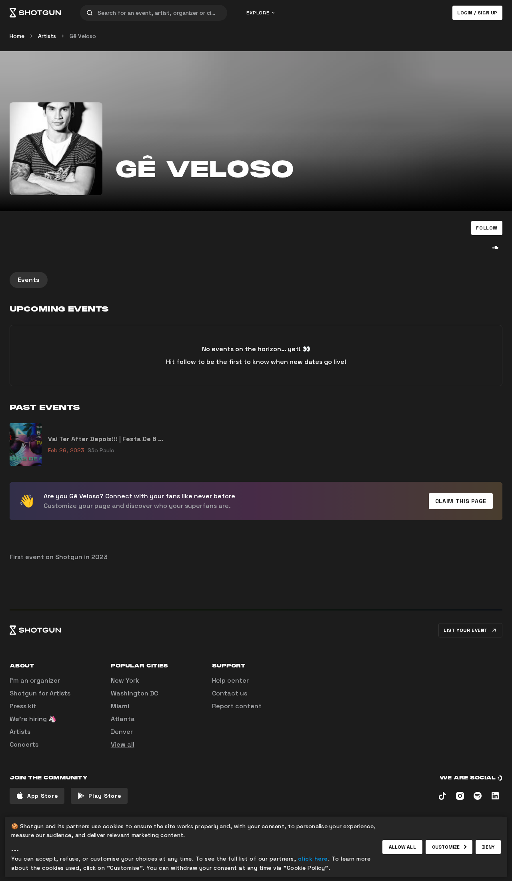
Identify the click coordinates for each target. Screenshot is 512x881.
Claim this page (461, 501)
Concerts (24, 744)
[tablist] (256, 280)
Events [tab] (29, 280)
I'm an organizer (35, 680)
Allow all (402, 847)
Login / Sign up (477, 13)
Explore (257, 13)
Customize (446, 847)
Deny (488, 847)
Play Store (104, 795)
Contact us (229, 693)
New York (125, 680)
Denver (122, 731)
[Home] (35, 13)
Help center (230, 680)
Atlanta (123, 719)
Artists (47, 36)
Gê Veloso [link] (83, 36)
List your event (466, 630)
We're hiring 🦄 (33, 719)
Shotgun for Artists (40, 693)
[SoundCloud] (495, 247)
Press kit (23, 706)
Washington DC (134, 693)
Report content (237, 706)
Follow (487, 228)
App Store (42, 795)
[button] (486, 228)
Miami (120, 706)
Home (17, 36)
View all (122, 744)
